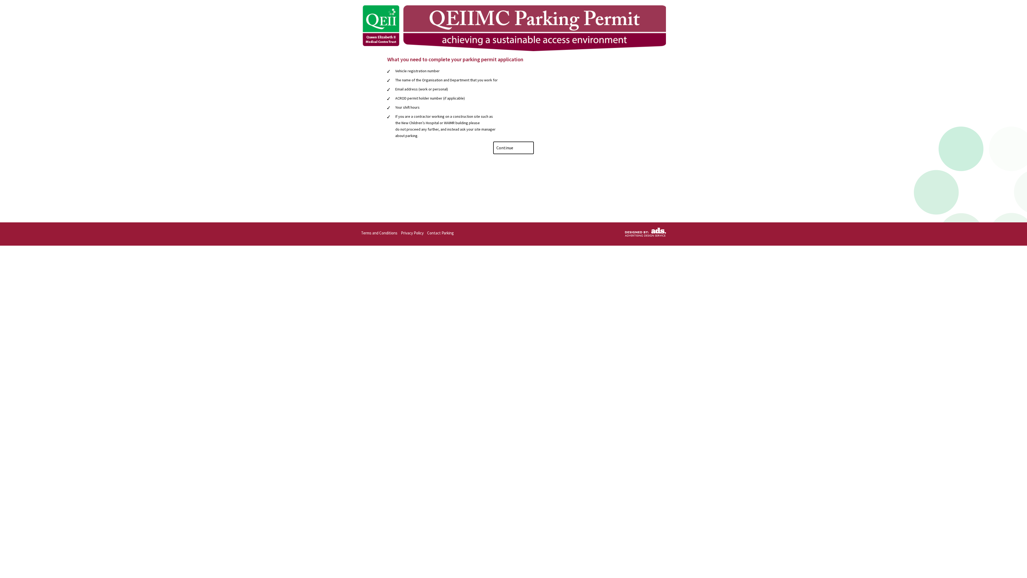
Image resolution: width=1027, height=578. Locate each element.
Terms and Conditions (379, 232)
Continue (505, 147)
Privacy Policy (412, 232)
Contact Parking (440, 232)
